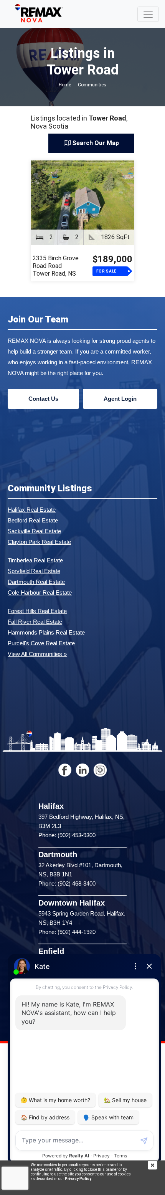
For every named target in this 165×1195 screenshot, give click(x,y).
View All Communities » (37, 654)
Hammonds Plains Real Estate (46, 632)
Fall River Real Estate (35, 621)
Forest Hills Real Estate (37, 611)
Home (65, 85)
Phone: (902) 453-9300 (67, 835)
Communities (92, 85)
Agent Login (120, 398)
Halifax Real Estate (32, 509)
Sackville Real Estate (34, 531)
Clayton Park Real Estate (39, 542)
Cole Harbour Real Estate (40, 592)
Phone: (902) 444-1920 (67, 932)
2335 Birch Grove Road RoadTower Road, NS (56, 266)
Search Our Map (95, 143)
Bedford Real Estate (33, 520)
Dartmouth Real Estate (36, 581)
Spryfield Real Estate (34, 571)
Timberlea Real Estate (35, 560)
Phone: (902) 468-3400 (67, 883)
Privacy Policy (78, 1179)
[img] (156, 1165)
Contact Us (43, 398)
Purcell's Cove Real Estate (41, 643)
